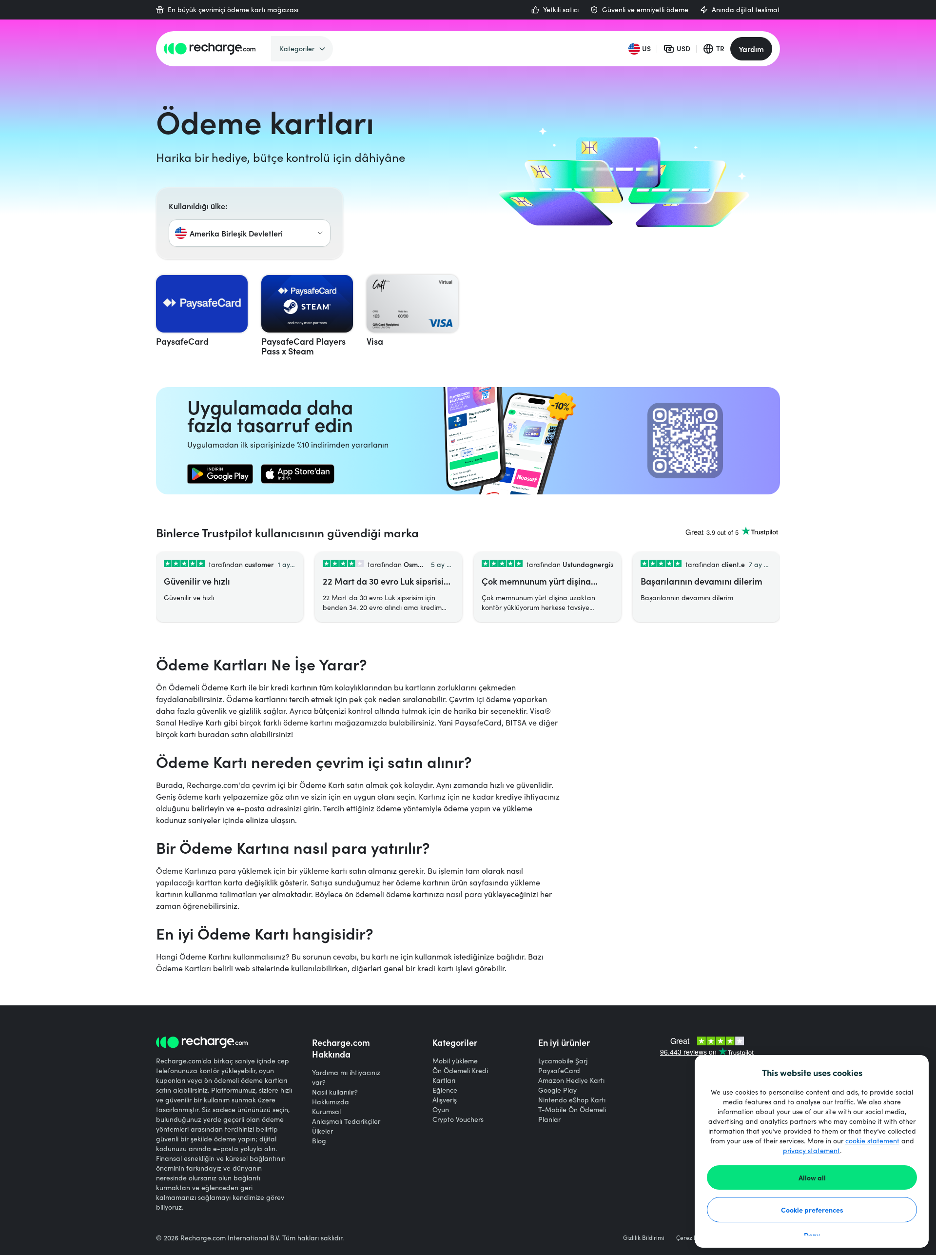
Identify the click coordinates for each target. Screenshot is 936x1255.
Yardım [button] (751, 48)
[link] (220, 474)
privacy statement (811, 1150)
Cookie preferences (812, 1210)
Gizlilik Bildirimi (643, 1237)
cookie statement (872, 1140)
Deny (812, 1235)
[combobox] (249, 233)
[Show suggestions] (320, 233)
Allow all (812, 1177)
